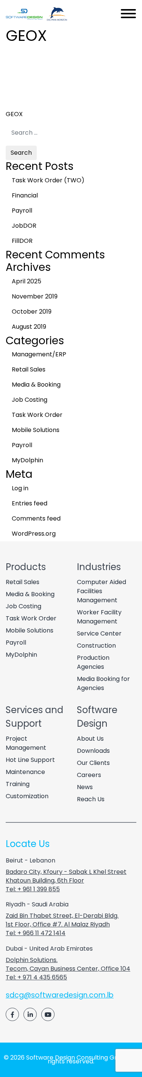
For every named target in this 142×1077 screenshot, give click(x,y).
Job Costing (29, 399)
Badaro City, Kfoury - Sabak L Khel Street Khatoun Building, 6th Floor (66, 876)
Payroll (22, 210)
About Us (90, 738)
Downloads (93, 750)
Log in (20, 488)
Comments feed (36, 518)
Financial (25, 195)
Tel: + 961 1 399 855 (33, 889)
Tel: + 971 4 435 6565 (36, 977)
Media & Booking (36, 384)
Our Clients (93, 762)
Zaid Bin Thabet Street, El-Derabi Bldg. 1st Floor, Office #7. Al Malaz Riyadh (62, 920)
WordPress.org (34, 533)
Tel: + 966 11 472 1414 (36, 933)
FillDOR (22, 240)
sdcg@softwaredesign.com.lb (60, 995)
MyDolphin (27, 460)
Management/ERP (39, 354)
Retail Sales (28, 369)
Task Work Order (37, 414)
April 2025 (26, 281)
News (85, 787)
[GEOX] (53, 99)
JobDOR (24, 225)
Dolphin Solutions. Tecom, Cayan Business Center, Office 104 (68, 964)
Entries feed (29, 503)
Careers (89, 775)
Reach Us (91, 799)
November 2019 (35, 296)
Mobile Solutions (35, 430)
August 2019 (29, 326)
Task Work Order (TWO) (48, 180)
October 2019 (31, 311)
